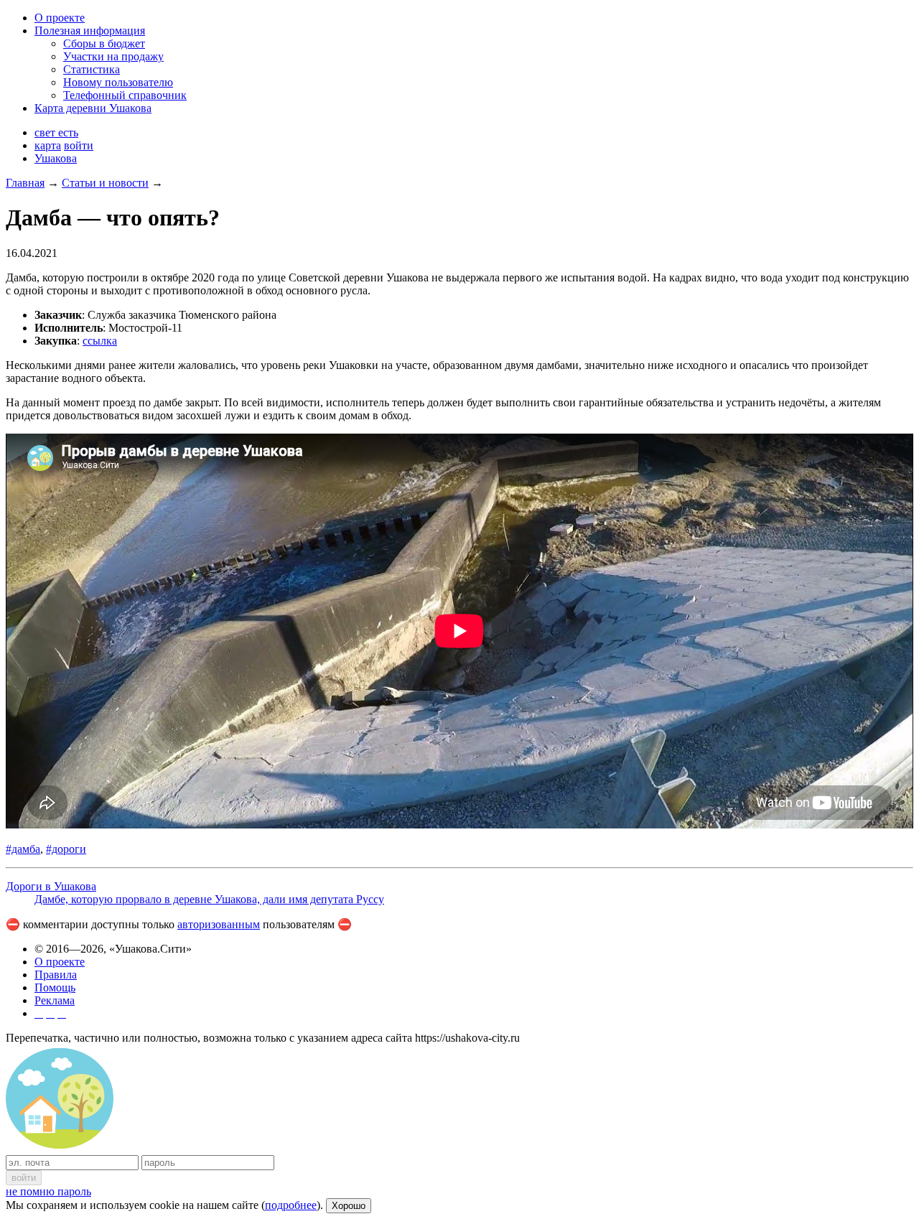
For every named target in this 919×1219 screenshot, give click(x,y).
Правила (55, 974)
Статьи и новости (105, 183)
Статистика (91, 69)
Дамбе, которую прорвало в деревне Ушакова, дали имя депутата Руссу (209, 899)
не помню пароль (48, 1191)
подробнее (291, 1205)
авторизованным (218, 924)
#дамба (23, 849)
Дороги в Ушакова (51, 886)
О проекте (59, 17)
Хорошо (348, 1205)
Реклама (54, 1000)
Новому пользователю (118, 82)
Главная (25, 183)
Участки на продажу (113, 56)
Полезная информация (89, 30)
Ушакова (55, 158)
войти (78, 145)
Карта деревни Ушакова (92, 108)
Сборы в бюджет (104, 43)
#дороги (66, 849)
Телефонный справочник (125, 95)
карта (47, 145)
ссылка (100, 341)
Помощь (54, 987)
